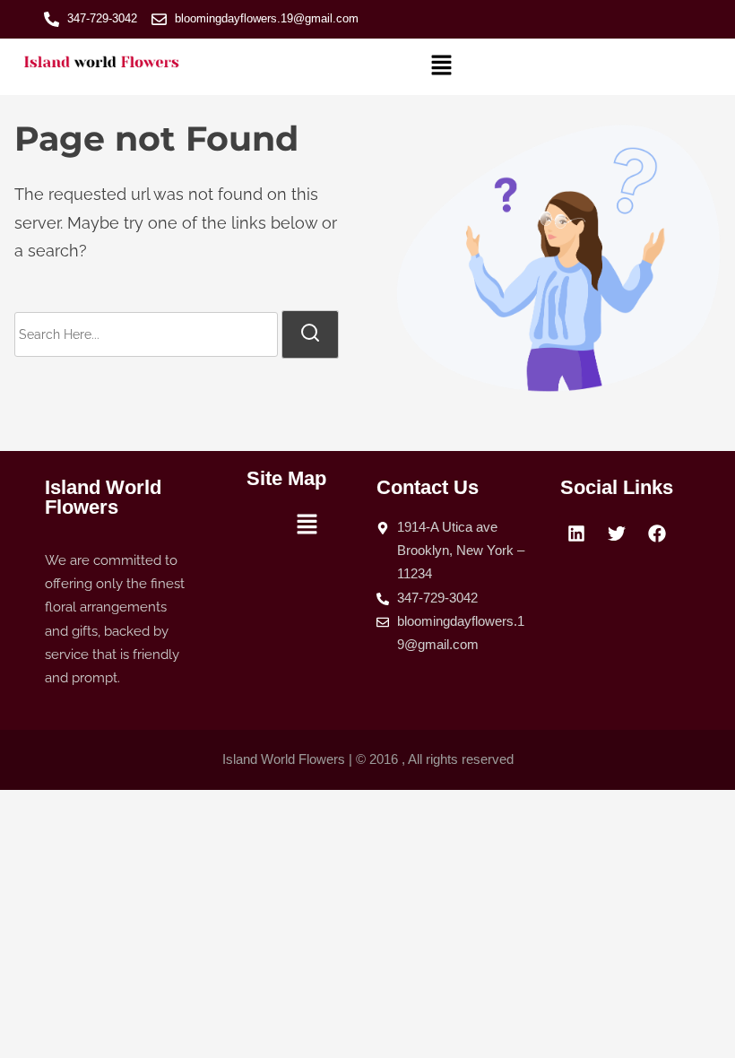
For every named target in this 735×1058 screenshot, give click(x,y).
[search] (310, 334)
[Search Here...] (146, 334)
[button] (442, 67)
